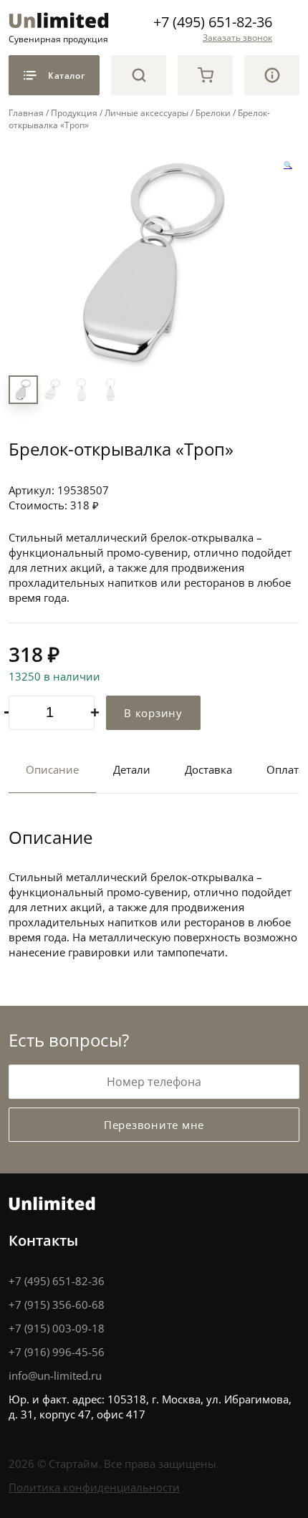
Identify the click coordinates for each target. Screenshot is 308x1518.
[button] (288, 165)
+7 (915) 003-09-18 (57, 1328)
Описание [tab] (52, 769)
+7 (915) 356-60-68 (57, 1304)
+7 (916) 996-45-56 (57, 1352)
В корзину (153, 713)
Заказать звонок (237, 37)
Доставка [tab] (208, 769)
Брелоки (213, 112)
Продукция (74, 112)
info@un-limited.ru (55, 1375)
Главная (26, 112)
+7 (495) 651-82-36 (212, 21)
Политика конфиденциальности (94, 1487)
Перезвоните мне (154, 1125)
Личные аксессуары (146, 112)
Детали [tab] (131, 769)
